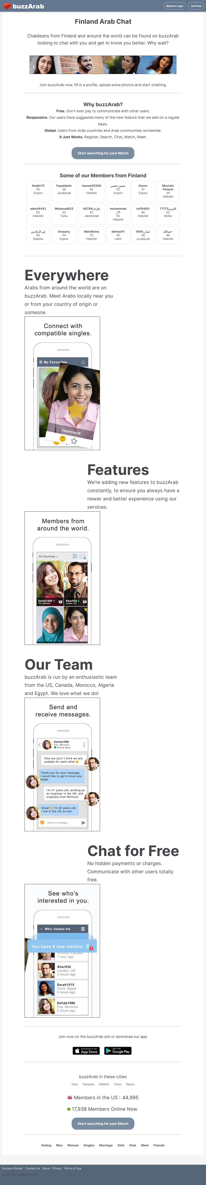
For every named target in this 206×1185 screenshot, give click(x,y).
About (46, 1168)
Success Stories (12, 1168)
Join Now (196, 5)
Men (59, 1145)
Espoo (130, 1084)
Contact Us (33, 1168)
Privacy (57, 1168)
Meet (145, 1145)
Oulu (75, 1084)
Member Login (174, 5)
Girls (120, 1145)
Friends (159, 1145)
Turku (117, 1084)
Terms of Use (72, 1168)
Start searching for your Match (103, 153)
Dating (46, 1145)
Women (73, 1145)
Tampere (88, 1084)
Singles (88, 1145)
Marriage (106, 1145)
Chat (132, 1145)
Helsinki (104, 1084)
